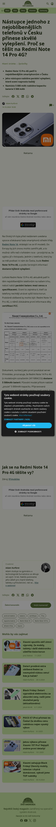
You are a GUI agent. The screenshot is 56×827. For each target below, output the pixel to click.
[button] (28, 419)
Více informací (25, 415)
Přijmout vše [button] (29, 425)
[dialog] (28, 413)
